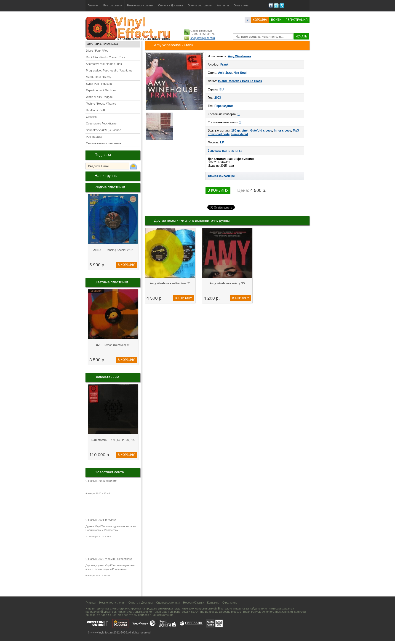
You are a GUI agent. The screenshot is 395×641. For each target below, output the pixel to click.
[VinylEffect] (281, 7)
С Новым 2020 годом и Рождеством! (108, 559)
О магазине (241, 5)
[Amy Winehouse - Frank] (160, 140)
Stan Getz (300, 611)
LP (222, 142)
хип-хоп (148, 611)
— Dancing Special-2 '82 (113, 250)
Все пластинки (112, 5)
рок (114, 611)
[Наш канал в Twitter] (276, 7)
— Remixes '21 (170, 283)
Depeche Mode (228, 611)
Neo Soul (240, 72)
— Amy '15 (227, 283)
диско (138, 611)
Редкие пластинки (110, 187)
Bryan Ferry (250, 611)
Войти (276, 19)
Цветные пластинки (111, 282)
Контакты (222, 5)
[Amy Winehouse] (174, 110)
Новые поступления (140, 5)
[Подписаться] (133, 166)
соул (185, 611)
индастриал (125, 611)
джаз (107, 611)
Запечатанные (107, 377)
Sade (104, 615)
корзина (260, 19)
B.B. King (117, 615)
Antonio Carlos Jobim (275, 611)
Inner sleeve (282, 130)
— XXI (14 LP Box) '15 (113, 440)
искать (301, 36)
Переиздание (223, 106)
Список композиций (221, 176)
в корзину (126, 264)
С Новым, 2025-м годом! (101, 481)
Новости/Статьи (193, 602)
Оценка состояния (200, 5)
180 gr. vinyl (239, 130)
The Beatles (207, 611)
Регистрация (296, 19)
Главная (93, 5)
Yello (92, 615)
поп (170, 611)
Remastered (239, 134)
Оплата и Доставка (170, 5)
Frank (224, 64)
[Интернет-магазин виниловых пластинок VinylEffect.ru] (128, 38)
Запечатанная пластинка (225, 150)
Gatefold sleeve (261, 130)
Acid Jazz (225, 72)
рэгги (177, 611)
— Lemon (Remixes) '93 (113, 345)
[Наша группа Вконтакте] (270, 7)
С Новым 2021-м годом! (100, 520)
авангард (161, 611)
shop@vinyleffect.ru (202, 38)
